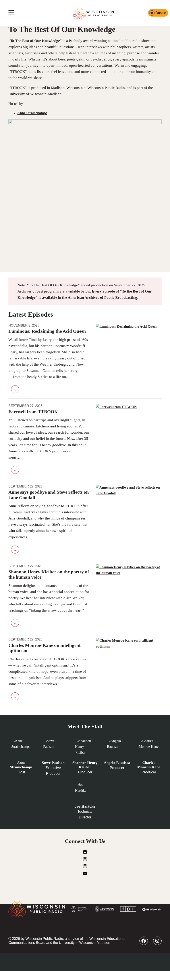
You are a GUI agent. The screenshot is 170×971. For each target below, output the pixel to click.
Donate (161, 13)
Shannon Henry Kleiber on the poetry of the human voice (48, 574)
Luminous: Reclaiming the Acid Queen (47, 331)
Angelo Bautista (117, 763)
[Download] (15, 390)
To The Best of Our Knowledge (35, 41)
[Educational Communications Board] (79, 910)
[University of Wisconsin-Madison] (104, 910)
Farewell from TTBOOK (33, 411)
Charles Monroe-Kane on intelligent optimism (44, 648)
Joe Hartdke (85, 806)
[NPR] (128, 909)
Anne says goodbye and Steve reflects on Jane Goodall (48, 494)
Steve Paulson (53, 763)
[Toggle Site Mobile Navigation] (11, 13)
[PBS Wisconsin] (151, 910)
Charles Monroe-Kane (148, 765)
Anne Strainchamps (32, 113)
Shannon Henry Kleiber (85, 765)
